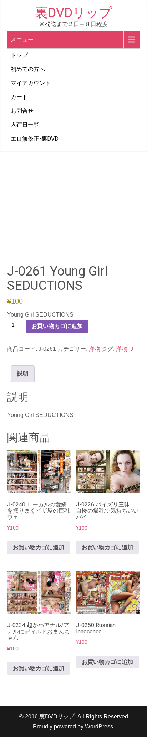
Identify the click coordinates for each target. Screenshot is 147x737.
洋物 (94, 349)
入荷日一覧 (25, 124)
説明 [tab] (23, 373)
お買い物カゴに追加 (57, 326)
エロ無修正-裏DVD (35, 138)
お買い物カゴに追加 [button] (38, 547)
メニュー (22, 39)
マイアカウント (31, 83)
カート (19, 97)
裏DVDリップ (73, 12)
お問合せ (22, 110)
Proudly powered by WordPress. (74, 726)
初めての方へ (28, 69)
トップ (19, 55)
